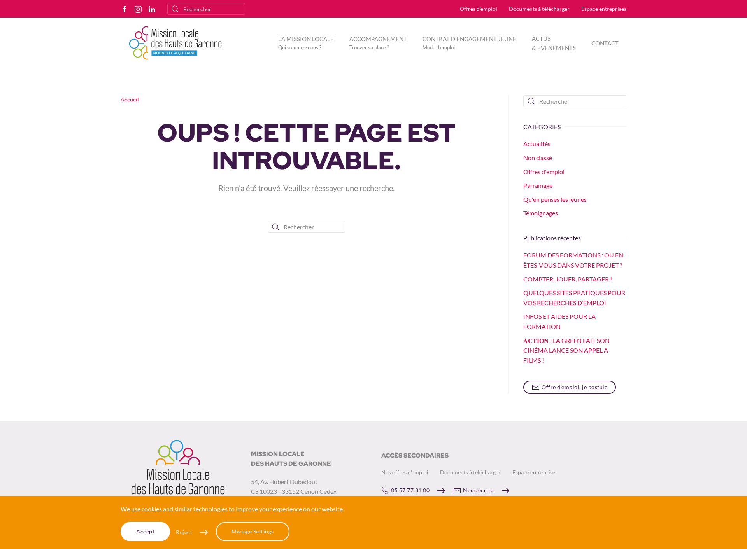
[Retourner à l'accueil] (176, 43)
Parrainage (537, 185)
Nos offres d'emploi (404, 472)
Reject (184, 532)
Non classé (537, 157)
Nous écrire (478, 490)
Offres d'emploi (544, 171)
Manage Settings (252, 531)
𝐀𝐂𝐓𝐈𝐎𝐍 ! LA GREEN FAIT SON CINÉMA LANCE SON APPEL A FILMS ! (566, 350)
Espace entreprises (603, 8)
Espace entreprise (533, 472)
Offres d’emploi (478, 8)
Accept (145, 531)
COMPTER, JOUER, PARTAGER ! (567, 279)
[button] (306, 43)
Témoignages (540, 213)
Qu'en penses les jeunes (555, 199)
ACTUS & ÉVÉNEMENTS (554, 43)
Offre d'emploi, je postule (574, 387)
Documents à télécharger (539, 8)
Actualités (537, 143)
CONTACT (605, 43)
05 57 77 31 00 (410, 490)
